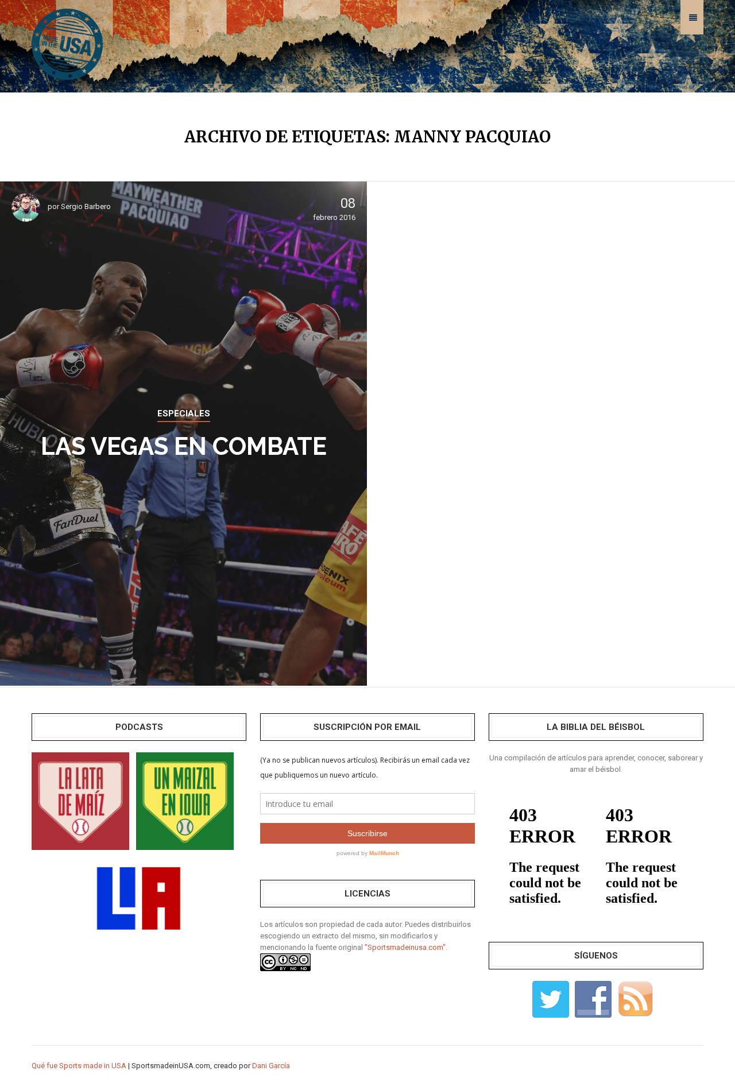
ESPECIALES (183, 413)
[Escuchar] (80, 800)
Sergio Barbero (86, 206)
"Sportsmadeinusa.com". (406, 947)
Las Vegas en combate (184, 446)
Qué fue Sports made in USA (79, 1065)
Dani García (271, 1065)
